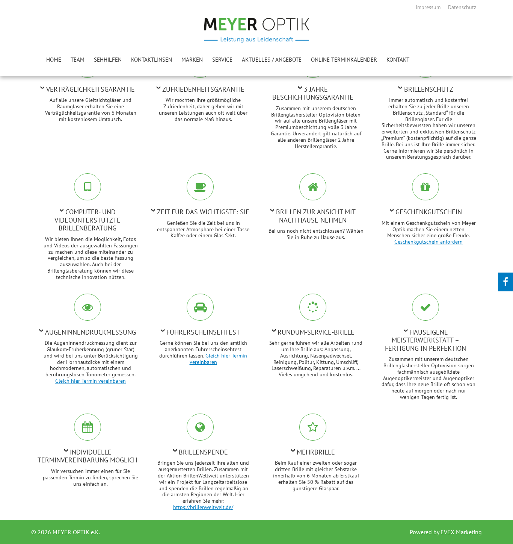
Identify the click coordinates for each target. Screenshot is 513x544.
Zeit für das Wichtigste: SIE (203, 212)
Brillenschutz (428, 89)
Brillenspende (203, 452)
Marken (192, 59)
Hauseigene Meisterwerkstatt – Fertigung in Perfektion (425, 340)
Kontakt (397, 59)
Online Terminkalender (344, 59)
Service (222, 59)
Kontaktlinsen (151, 59)
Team (77, 59)
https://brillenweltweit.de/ (203, 507)
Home (53, 59)
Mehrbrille (316, 452)
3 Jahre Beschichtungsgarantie (312, 93)
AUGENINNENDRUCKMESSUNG (90, 332)
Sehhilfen (108, 59)
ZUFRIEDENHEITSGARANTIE (203, 89)
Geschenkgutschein (428, 212)
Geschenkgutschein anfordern (428, 241)
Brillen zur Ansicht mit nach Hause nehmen (316, 216)
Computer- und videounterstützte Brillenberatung (87, 220)
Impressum (428, 7)
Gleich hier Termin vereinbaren (90, 380)
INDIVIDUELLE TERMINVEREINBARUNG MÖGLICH (87, 456)
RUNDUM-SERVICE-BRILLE (316, 332)
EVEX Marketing (460, 532)
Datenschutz (462, 7)
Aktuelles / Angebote (272, 59)
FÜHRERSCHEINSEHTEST (203, 332)
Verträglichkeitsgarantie (90, 89)
